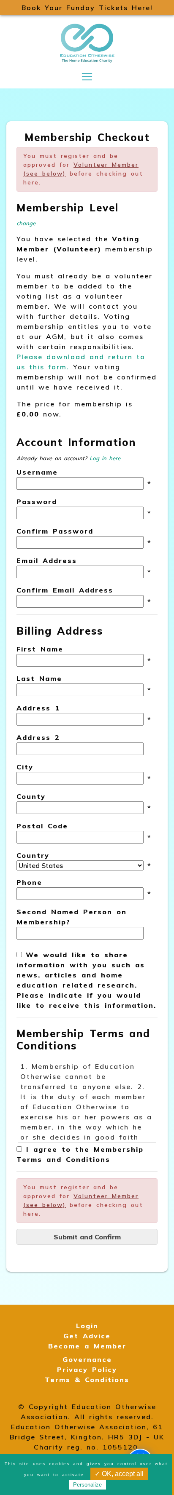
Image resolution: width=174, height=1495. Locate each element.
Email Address (46, 560)
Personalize (87, 1485)
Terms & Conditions (87, 1379)
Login (87, 1325)
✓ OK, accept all (119, 1473)
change (25, 223)
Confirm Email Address (64, 590)
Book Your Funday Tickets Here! (87, 7)
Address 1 (38, 708)
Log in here (105, 458)
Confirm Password (54, 531)
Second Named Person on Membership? (71, 917)
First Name (39, 649)
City (24, 767)
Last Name (39, 678)
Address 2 (38, 737)
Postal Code (42, 826)
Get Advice (87, 1336)
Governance (87, 1359)
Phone (29, 882)
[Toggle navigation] (87, 76)
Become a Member (87, 1346)
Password (36, 501)
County (31, 796)
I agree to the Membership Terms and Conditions (80, 1154)
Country (32, 855)
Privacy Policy (87, 1369)
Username (37, 472)
